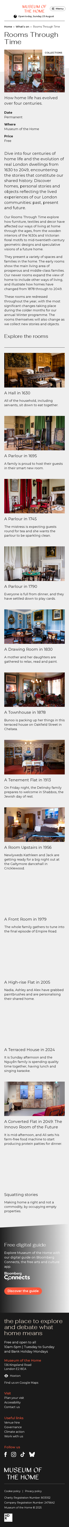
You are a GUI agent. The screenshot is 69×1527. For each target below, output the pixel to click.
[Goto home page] (35, 9)
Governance (13, 1427)
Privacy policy (33, 1491)
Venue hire (12, 1422)
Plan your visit (14, 1398)
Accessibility (12, 1402)
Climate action (14, 1431)
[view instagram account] (13, 1454)
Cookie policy (12, 1491)
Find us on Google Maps (21, 1382)
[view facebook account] (5, 1454)
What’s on (22, 26)
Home (8, 26)
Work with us (13, 1436)
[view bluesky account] (32, 1454)
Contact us (12, 1407)
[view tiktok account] (23, 1454)
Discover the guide (23, 1291)
